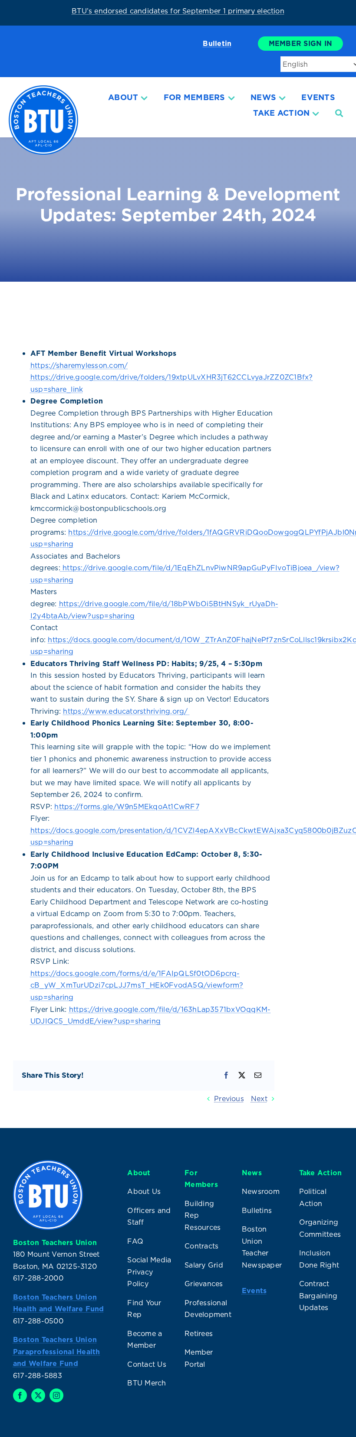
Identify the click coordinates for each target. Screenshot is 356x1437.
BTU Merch (146, 1383)
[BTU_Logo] (43, 89)
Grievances (204, 1283)
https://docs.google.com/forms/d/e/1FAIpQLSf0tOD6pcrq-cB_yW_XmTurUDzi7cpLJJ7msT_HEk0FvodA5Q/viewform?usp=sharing (136, 985)
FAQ (135, 1241)
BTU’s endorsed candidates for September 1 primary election (178, 11)
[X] (242, 1076)
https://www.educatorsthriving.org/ (126, 711)
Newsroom (261, 1191)
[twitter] (38, 1395)
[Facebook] (226, 1076)
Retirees (199, 1333)
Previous (229, 1098)
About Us (144, 1191)
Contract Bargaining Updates (318, 1295)
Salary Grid (204, 1265)
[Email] (258, 1076)
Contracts (201, 1246)
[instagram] (56, 1395)
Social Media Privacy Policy (149, 1271)
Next (259, 1098)
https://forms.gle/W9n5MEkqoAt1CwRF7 (126, 806)
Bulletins (257, 1210)
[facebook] (20, 1395)
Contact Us (146, 1364)
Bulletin (217, 43)
